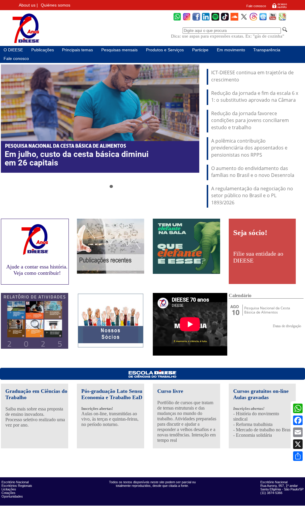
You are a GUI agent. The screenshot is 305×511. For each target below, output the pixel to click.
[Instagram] (187, 19)
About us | (28, 5)
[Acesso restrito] (279, 7)
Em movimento (231, 50)
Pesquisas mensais (119, 50)
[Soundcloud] (234, 19)
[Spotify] (215, 19)
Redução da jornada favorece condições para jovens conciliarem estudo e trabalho (250, 120)
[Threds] (253, 19)
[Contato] (263, 19)
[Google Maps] (282, 19)
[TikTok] (225, 19)
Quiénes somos (55, 5)
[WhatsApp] (298, 408)
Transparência (266, 50)
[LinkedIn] (206, 19)
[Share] (298, 456)
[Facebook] (298, 420)
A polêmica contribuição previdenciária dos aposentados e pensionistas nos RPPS (249, 148)
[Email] (298, 432)
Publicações (42, 50)
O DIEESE (13, 50)
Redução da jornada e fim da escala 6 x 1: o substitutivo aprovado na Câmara (254, 96)
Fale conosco (256, 6)
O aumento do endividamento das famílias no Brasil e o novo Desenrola (252, 171)
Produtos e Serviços (165, 50)
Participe (200, 50)
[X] (298, 444)
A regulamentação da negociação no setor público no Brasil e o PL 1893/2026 (252, 195)
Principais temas (77, 50)
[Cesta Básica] (100, 118)
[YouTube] (273, 19)
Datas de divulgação (287, 326)
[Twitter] (244, 19)
